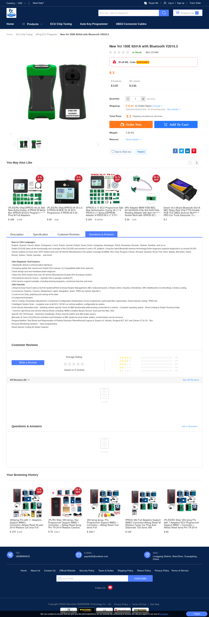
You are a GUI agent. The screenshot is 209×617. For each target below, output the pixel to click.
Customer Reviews (68, 234)
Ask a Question (189, 426)
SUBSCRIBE (140, 578)
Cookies (164, 614)
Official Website (67, 570)
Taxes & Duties (106, 570)
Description (17, 234)
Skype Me (153, 3)
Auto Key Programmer (94, 24)
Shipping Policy (125, 570)
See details (173, 109)
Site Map (154, 604)
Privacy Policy (162, 570)
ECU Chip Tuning (61, 24)
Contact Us (50, 570)
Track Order (195, 3)
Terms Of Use (139, 604)
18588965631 (23, 556)
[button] (190, 162)
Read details (132, 139)
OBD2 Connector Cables (131, 24)
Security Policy (86, 570)
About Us (35, 570)
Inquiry (141, 151)
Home (10, 24)
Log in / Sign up (176, 3)
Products (33, 24)
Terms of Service (180, 570)
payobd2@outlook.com (96, 556)
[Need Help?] (32, 3)
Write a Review (28, 362)
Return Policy (144, 570)
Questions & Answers (101, 234)
